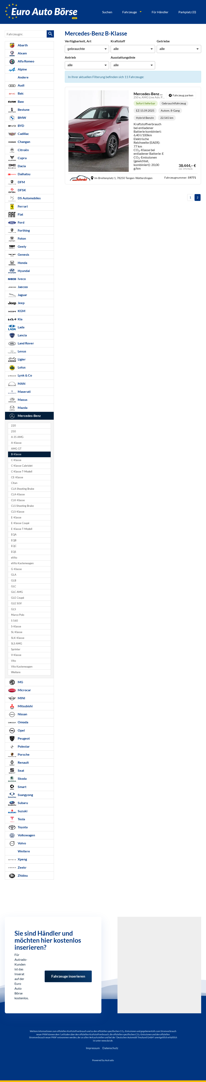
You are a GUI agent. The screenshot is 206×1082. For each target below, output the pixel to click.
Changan (23, 142)
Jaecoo (22, 287)
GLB (13, 580)
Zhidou (22, 875)
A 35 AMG (17, 437)
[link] (181, 95)
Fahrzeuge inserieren (68, 973)
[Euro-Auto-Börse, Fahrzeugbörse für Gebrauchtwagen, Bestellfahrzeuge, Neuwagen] (41, 12)
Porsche (23, 754)
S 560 (14, 620)
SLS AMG (16, 643)
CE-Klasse (17, 477)
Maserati (24, 391)
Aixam (22, 53)
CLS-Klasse (17, 511)
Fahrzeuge (129, 12)
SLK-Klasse (17, 637)
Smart (21, 787)
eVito (14, 557)
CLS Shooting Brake (22, 505)
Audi (20, 85)
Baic (20, 93)
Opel (21, 730)
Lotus (21, 367)
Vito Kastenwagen (21, 666)
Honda (22, 263)
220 (13, 425)
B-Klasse (16, 454)
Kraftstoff (118, 41)
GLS (13, 609)
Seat (20, 770)
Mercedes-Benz (29, 415)
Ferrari (22, 206)
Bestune (23, 109)
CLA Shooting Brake (22, 488)
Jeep (21, 303)
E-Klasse (16, 517)
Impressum (93, 1048)
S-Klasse (16, 626)
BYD (20, 125)
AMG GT (16, 448)
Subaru (22, 803)
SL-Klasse (16, 632)
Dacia (21, 166)
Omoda (22, 722)
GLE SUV (16, 603)
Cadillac (23, 133)
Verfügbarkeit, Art (78, 41)
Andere (23, 77)
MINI (21, 698)
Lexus (21, 351)
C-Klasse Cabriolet (22, 465)
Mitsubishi (25, 706)
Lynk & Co (24, 375)
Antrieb (70, 57)
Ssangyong (25, 795)
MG (20, 682)
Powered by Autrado (103, 1060)
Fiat (20, 214)
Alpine (22, 69)
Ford (20, 222)
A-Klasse (16, 442)
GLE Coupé (17, 597)
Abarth (22, 45)
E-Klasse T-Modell (21, 528)
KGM (21, 311)
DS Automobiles (29, 198)
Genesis (23, 254)
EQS (13, 551)
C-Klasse (16, 460)
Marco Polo (17, 614)
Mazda (22, 407)
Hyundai (23, 271)
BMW (21, 117)
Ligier (21, 359)
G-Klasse (16, 569)
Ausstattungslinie (123, 57)
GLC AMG (17, 591)
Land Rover (25, 343)
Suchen (107, 12)
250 (13, 431)
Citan (14, 483)
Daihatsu (23, 174)
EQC (13, 546)
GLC (13, 586)
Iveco (21, 279)
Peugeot (23, 738)
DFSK (21, 190)
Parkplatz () (187, 12)
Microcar (24, 690)
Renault (23, 762)
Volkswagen (26, 835)
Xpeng (22, 859)
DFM (21, 182)
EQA (13, 534)
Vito (13, 660)
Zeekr (22, 867)
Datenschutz (110, 1048)
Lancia (22, 335)
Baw (20, 101)
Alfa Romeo (25, 61)
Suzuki (22, 811)
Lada (20, 327)
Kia (19, 319)
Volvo (21, 843)
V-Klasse (16, 655)
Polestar (23, 746)
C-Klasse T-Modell (21, 471)
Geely (21, 246)
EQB (13, 540)
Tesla (21, 819)
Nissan (22, 714)
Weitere (16, 672)
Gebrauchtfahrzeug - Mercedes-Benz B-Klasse (133, 135)
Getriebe (163, 41)
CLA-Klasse (18, 494)
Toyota (22, 827)
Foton (21, 238)
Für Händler (160, 12)
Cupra (22, 158)
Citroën (23, 150)
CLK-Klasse (18, 500)
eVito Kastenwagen (22, 563)
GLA (13, 574)
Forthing (23, 230)
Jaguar (22, 295)
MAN (21, 383)
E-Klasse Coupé (20, 523)
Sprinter (15, 649)
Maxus (22, 399)
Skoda (22, 778)
